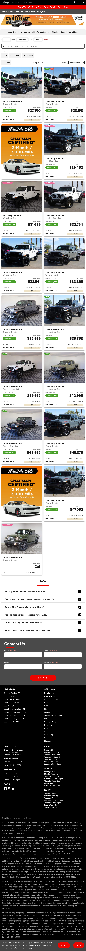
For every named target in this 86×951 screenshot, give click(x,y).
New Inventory (50, 693)
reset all (47, 40)
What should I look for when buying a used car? (27, 630)
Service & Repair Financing (54, 715)
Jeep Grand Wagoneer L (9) (15, 719)
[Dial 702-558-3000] (79, 2)
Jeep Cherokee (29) (12, 699)
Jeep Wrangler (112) (11, 722)
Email (50, 650)
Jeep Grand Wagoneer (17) (14, 715)
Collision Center (50, 722)
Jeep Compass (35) (11, 703)
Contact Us (48, 728)
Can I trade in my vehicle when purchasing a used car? (30, 599)
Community (48, 735)
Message (52, 662)
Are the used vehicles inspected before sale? (26, 615)
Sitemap (47, 741)
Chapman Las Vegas (12, 780)
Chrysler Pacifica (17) (12, 693)
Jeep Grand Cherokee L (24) (15, 712)
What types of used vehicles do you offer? (25, 591)
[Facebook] (5, 788)
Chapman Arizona (11, 776)
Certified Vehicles (51, 699)
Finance (47, 709)
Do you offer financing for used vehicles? (24, 607)
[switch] (83, 2)
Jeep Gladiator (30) (11, 706)
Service (47, 712)
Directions (48, 725)
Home (4, 12)
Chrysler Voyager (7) (12, 696)
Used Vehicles (49, 696)
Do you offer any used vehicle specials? (23, 623)
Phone (6, 662)
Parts (46, 719)
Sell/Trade (48, 706)
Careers (47, 731)
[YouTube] (13, 788)
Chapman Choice (10, 773)
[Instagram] (9, 788)
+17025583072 (15, 765)
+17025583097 (17, 762)
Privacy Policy (49, 738)
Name (11, 650)
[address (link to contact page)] (75, 2)
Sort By (65, 63)
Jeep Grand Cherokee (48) (14, 709)
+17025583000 (15, 758)
